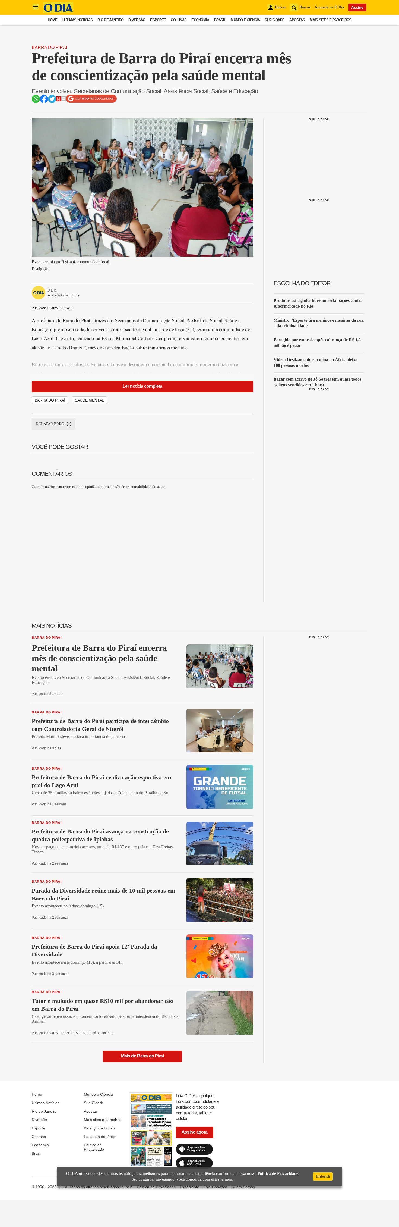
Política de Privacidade (94, 1147)
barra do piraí (50, 400)
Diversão (136, 20)
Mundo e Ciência (245, 20)
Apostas (297, 20)
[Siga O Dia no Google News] (91, 101)
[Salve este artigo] (58, 100)
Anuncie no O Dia (329, 7)
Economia (200, 20)
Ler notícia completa (142, 386)
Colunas (178, 20)
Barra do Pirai (49, 47)
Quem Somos (243, 1187)
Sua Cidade (274, 20)
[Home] (58, 11)
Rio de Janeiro (110, 20)
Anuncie (126, 1187)
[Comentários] (63, 100)
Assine (357, 7)
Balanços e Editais (99, 1128)
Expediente (189, 1187)
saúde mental (89, 400)
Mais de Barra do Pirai (142, 1056)
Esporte (158, 20)
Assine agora (195, 1132)
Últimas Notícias (77, 20)
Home (53, 20)
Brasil (220, 20)
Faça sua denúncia (100, 1136)
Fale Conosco (215, 1187)
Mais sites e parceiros (330, 20)
